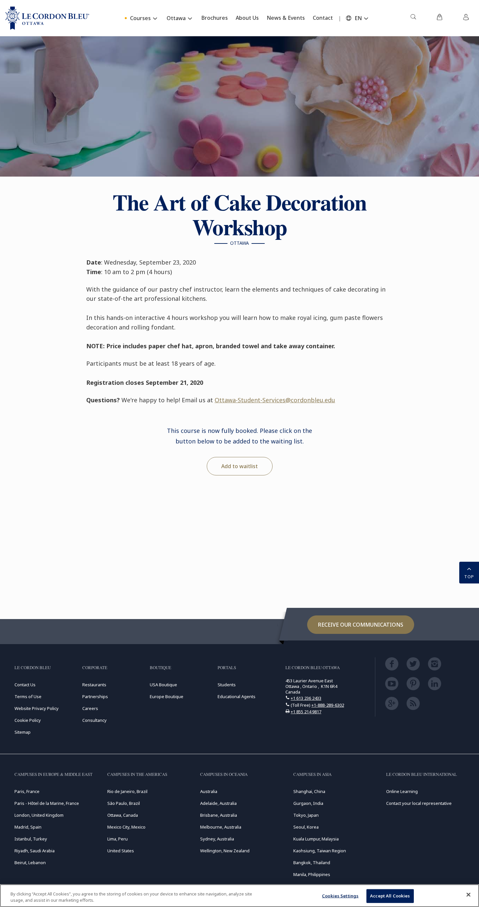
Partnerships (95, 696)
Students (227, 685)
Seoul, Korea (306, 827)
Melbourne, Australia (220, 827)
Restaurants (94, 685)
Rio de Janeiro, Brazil (127, 791)
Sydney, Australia (217, 839)
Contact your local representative (419, 803)
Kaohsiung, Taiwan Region (319, 851)
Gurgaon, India (308, 803)
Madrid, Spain (27, 827)
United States (120, 851)
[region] (239, 895)
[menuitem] (413, 18)
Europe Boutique (166, 696)
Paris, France (27, 791)
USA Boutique (163, 685)
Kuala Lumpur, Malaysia (316, 839)
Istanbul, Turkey (30, 839)
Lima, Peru (117, 839)
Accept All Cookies (390, 896)
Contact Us (25, 685)
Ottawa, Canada (122, 815)
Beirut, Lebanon (30, 862)
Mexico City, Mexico (126, 827)
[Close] (468, 895)
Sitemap (22, 732)
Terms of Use (27, 696)
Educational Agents (236, 696)
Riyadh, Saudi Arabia (34, 851)
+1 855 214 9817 (306, 712)
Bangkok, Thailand (311, 862)
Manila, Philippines (311, 874)
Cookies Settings (340, 896)
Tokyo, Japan (306, 815)
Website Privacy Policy (36, 708)
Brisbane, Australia (218, 815)
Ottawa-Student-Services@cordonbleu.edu (275, 400)
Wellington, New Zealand (225, 851)
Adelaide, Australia (218, 803)
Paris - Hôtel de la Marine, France (46, 803)
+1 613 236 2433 (306, 698)
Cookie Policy (27, 720)
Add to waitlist (239, 466)
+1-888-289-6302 (327, 705)
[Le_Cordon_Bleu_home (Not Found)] (47, 18)
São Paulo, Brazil (123, 803)
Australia (208, 791)
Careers (90, 708)
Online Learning (402, 791)
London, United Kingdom (39, 815)
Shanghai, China (309, 791)
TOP (469, 577)
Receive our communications (360, 624)
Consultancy (94, 720)
